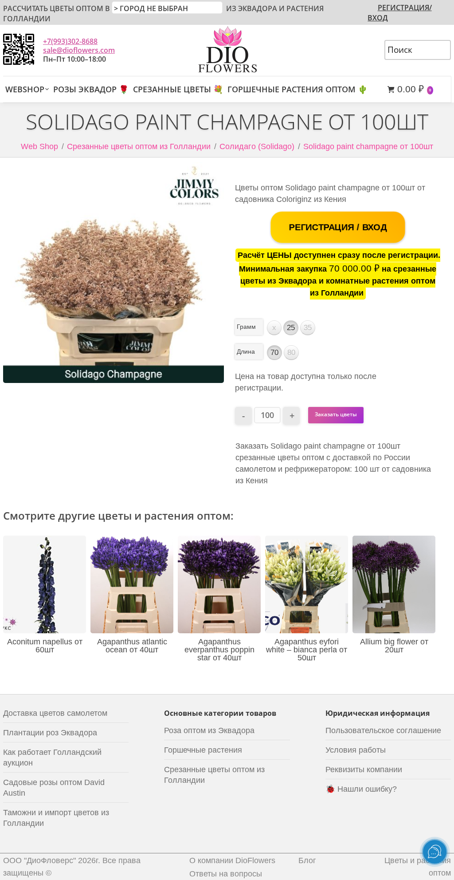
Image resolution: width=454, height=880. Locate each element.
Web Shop (39, 146)
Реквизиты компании (363, 769)
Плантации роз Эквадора (50, 732)
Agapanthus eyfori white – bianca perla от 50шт (306, 650)
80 (291, 352)
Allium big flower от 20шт (394, 646)
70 (274, 352)
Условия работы (355, 750)
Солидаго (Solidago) (256, 146)
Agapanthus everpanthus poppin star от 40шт (219, 650)
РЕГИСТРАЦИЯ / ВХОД (338, 227)
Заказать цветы (336, 414)
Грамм (246, 326)
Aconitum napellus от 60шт (44, 646)
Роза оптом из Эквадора (209, 730)
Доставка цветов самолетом (55, 713)
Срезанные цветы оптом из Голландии (139, 146)
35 (308, 328)
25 (291, 328)
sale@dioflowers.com (79, 50)
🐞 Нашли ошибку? (361, 789)
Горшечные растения (203, 750)
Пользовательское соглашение (383, 730)
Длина (246, 351)
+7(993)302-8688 (70, 41)
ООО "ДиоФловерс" (39, 860)
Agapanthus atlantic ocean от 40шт (132, 646)
